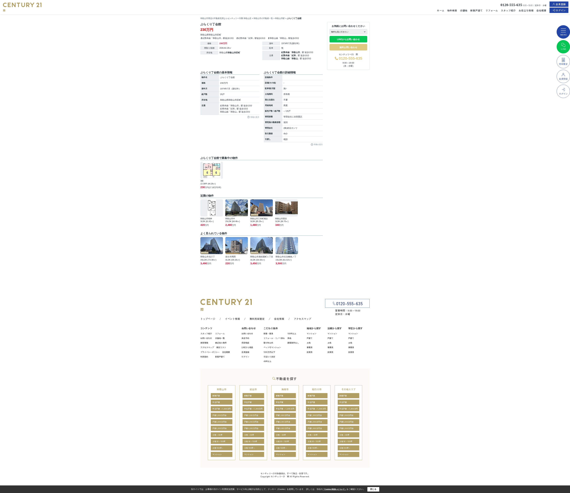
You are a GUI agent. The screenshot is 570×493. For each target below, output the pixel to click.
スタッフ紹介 (508, 10)
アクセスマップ (302, 319)
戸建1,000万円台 (219, 415)
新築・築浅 (268, 333)
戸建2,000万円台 (219, 421)
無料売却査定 (257, 319)
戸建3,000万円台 (219, 428)
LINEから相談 (247, 347)
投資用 (309, 352)
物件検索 (452, 10)
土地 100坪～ (218, 448)
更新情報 (204, 342)
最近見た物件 (221, 342)
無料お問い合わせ (348, 47)
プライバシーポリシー (210, 352)
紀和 (294, 55)
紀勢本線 (285, 52)
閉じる (373, 489)
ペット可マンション (272, 347)
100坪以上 (291, 333)
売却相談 (245, 342)
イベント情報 (232, 319)
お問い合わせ (206, 338)
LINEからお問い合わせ (348, 39)
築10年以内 (268, 342)
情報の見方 (254, 117)
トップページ (207, 319)
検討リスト (221, 347)
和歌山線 (285, 58)
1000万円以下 (269, 352)
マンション (311, 333)
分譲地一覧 (220, 338)
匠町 (219, 35)
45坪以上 (267, 361)
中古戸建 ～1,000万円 (221, 408)
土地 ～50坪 (217, 434)
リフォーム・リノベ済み (274, 338)
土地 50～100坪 (218, 441)
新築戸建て (476, 10)
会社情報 (279, 319)
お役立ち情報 (526, 10)
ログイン (561, 10)
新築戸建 (216, 395)
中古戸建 (216, 402)
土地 (309, 342)
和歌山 (295, 58)
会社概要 (541, 10)
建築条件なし (293, 342)
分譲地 (463, 10)
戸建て (309, 338)
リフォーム (492, 10)
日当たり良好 (269, 356)
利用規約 (204, 356)
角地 (289, 338)
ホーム (440, 10)
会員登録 (561, 4)
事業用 (309, 347)
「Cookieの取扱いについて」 (334, 489)
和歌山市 (213, 35)
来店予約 (245, 338)
